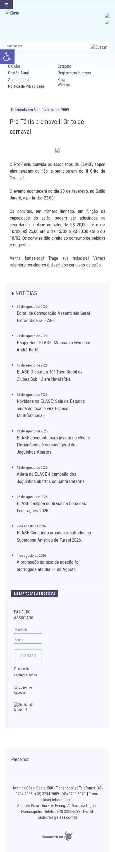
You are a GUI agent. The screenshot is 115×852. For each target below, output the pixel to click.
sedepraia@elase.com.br (57, 817)
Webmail (64, 85)
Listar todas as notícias (35, 594)
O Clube (14, 66)
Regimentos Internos (74, 73)
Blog (61, 79)
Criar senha (22, 668)
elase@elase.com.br (57, 800)
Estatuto (64, 66)
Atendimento (18, 79)
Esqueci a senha (25, 675)
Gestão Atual (18, 73)
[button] (7, 56)
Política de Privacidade (26, 86)
